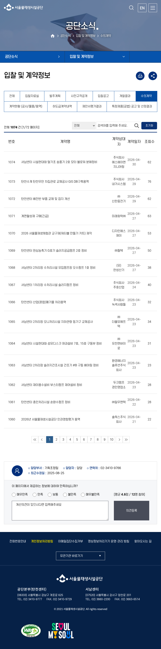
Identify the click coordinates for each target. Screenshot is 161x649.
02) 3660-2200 (100, 599)
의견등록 (131, 510)
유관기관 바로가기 (71, 556)
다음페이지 (119, 439)
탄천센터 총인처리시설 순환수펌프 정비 (45, 402)
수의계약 (146, 96)
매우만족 (22, 494)
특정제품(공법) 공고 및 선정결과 (132, 106)
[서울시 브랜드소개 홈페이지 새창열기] (61, 631)
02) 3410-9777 (32, 599)
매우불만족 (93, 494)
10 (111, 439)
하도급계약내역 (62, 106)
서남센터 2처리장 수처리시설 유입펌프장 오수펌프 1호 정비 (58, 268)
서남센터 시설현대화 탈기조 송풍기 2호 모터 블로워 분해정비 (59, 162)
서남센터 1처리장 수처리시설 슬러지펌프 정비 (49, 285)
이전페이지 (41, 439)
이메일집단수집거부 (70, 541)
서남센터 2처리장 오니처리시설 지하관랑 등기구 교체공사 (57, 322)
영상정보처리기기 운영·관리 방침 (108, 541)
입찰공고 (103, 96)
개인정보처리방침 (42, 541)
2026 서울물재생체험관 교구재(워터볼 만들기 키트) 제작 (56, 233)
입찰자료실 (32, 96)
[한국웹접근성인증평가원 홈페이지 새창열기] (31, 631)
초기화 (149, 125)
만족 (40, 494)
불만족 (72, 494)
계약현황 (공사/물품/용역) (25, 106)
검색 (137, 125)
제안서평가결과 (92, 106)
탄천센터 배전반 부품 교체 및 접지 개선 (45, 199)
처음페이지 (34, 439)
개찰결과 (124, 96)
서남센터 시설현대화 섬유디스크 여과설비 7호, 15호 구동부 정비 (61, 343)
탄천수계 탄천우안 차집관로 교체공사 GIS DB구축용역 (55, 181)
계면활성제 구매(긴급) (35, 216)
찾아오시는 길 (143, 541)
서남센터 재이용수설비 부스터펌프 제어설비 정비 (51, 385)
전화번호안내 (17, 541)
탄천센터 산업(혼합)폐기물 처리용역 (43, 302)
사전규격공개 (79, 96)
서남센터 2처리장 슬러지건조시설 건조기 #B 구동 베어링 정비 (60, 365)
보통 (55, 494)
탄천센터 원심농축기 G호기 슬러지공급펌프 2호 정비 (54, 250)
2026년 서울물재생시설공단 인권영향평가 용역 (50, 419)
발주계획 (54, 96)
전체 (12, 96)
